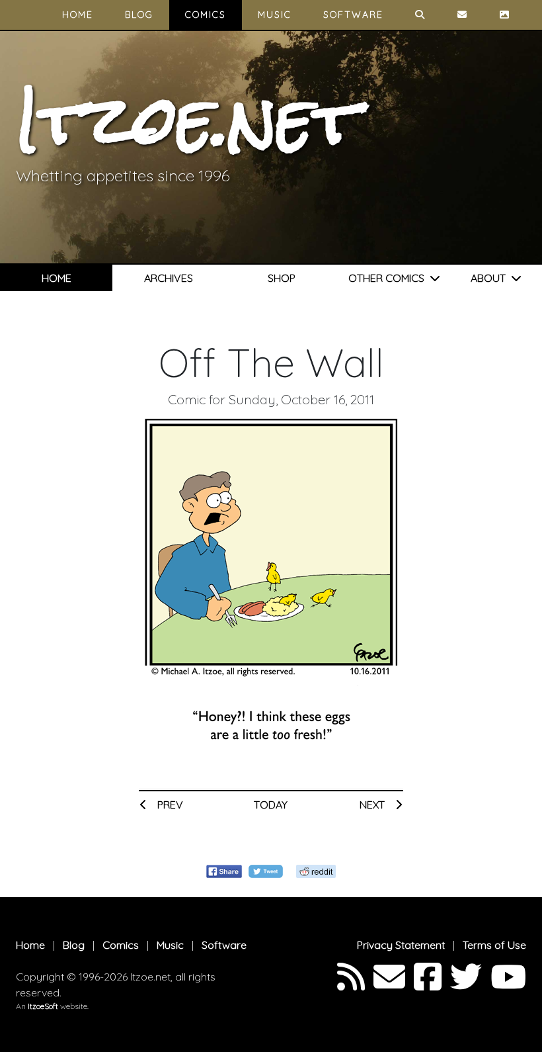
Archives (168, 278)
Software (353, 15)
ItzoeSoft (43, 1006)
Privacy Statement (401, 944)
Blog (139, 15)
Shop (281, 278)
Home (77, 15)
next (373, 804)
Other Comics (389, 278)
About (491, 278)
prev (169, 804)
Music (274, 15)
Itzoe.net (187, 120)
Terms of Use (494, 944)
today (271, 804)
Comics (205, 15)
